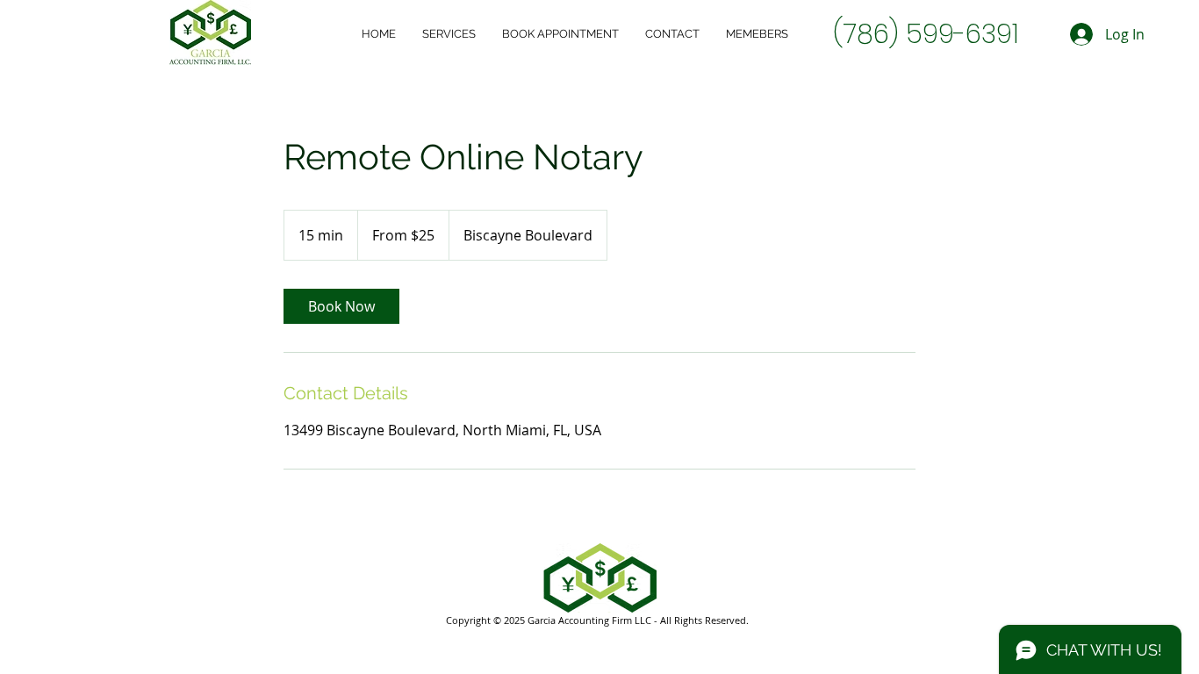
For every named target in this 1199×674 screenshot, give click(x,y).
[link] (341, 306)
